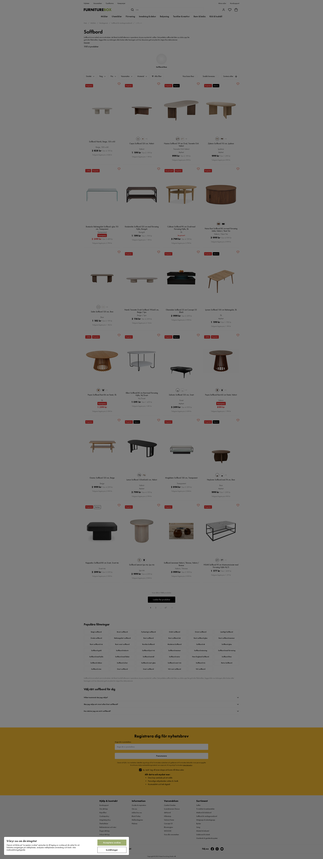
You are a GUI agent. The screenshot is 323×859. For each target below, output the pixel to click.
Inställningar (112, 849)
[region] (66, 846)
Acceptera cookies (112, 842)
